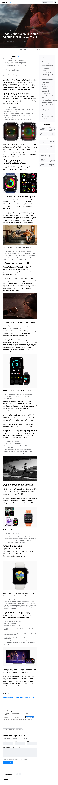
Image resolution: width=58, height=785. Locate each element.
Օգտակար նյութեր (11, 49)
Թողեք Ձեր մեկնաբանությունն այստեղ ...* (12, 747)
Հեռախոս (29, 741)
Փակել (17, 56)
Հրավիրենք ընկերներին (9, 58)
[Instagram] (20, 774)
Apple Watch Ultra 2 (24, 41)
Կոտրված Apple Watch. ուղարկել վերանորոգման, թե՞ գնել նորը (19, 697)
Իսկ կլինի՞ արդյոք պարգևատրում (12, 74)
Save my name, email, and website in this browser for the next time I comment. (15, 759)
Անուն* (4, 741)
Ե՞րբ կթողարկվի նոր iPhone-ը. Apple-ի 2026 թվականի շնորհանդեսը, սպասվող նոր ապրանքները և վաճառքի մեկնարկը (47, 90)
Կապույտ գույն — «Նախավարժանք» (15, 65)
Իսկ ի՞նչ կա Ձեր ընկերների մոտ (12, 69)
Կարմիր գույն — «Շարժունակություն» (15, 62)
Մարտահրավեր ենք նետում (11, 70)
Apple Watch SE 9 (16, 41)
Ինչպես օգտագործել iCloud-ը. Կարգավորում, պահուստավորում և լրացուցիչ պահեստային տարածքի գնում (47, 65)
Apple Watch (9, 41)
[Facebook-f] (17, 774)
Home (4, 49)
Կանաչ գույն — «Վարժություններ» (14, 64)
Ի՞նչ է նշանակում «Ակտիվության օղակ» (14, 60)
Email (16, 741)
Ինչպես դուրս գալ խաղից (10, 75)
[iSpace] (6, 2)
